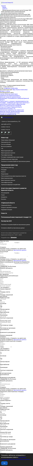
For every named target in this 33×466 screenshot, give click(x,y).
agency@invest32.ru (6, 124)
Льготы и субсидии (6, 144)
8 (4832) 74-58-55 (5, 127)
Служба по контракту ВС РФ (8, 114)
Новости (4, 213)
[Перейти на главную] (16, 117)
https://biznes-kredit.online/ (20, 89)
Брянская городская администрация (10, 97)
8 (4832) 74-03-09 (5, 129)
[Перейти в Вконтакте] (2, 133)
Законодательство (6, 142)
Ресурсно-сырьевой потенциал (9, 207)
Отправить (3, 247)
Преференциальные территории (9, 159)
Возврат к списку (5, 91)
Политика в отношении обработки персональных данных (15, 161)
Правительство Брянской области (9, 95)
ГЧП (2, 148)
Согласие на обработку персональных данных (13, 228)
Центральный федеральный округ (10, 113)
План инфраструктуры (6, 155)
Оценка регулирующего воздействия (10, 184)
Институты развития (6, 146)
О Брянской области (6, 205)
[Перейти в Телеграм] (6, 133)
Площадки (3, 169)
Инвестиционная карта (7, 178)
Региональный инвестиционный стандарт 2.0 (16, 217)
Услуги (3, 195)
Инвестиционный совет (7, 150)
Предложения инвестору (7, 167)
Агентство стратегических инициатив (10, 105)
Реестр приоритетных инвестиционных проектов (13, 176)
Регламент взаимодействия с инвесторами (12, 157)
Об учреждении (5, 192)
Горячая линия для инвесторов (9, 94)
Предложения (4, 174)
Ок (4, 463)
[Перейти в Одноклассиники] (9, 133)
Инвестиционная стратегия (8, 152)
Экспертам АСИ (6, 221)
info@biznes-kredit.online (11, 88)
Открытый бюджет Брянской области (11, 107)
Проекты (3, 171)
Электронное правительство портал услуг (12, 110)
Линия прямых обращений (8, 140)
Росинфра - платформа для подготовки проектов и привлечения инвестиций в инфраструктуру (14, 103)
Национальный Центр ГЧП (7, 108)
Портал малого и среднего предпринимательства (14, 101)
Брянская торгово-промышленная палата (12, 111)
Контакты (3, 199)
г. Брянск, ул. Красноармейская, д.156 (10, 121)
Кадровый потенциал (6, 209)
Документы (4, 197)
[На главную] (7, 2)
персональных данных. (20, 250)
